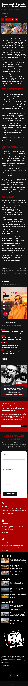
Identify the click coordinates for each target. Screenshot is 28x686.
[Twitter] (6, 19)
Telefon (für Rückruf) (8, 469)
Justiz (2, 350)
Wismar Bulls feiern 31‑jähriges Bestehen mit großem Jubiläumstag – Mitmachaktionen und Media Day (18, 561)
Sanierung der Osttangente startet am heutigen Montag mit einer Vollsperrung (18, 596)
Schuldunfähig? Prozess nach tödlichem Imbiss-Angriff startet (12, 352)
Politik (10, 9)
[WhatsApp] (9, 19)
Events (2, 329)
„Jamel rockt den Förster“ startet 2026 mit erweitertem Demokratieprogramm (13, 338)
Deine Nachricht (6, 484)
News (4, 9)
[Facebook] (2, 19)
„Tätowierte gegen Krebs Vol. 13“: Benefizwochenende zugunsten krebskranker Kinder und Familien (17, 614)
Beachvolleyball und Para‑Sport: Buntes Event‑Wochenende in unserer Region (12, 332)
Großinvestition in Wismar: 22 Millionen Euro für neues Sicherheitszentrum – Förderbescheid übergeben (13, 345)
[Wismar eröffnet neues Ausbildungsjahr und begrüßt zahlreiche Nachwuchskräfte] (5, 567)
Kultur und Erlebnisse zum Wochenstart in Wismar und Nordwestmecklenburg (16, 573)
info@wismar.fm (10, 665)
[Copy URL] (16, 19)
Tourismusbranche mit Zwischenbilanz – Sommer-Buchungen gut (21, 271)
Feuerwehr (3, 342)
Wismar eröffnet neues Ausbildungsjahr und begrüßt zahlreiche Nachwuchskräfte (16, 567)
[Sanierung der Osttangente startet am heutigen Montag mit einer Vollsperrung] (5, 596)
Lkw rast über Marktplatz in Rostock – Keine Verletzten (7, 271)
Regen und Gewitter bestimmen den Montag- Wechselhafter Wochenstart (18, 590)
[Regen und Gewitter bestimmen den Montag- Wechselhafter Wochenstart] (5, 590)
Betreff (5, 477)
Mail (4, 462)
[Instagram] (14, 675)
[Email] (12, 19)
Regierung (17, 9)
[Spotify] (17, 675)
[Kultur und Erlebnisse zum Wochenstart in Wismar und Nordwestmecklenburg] (5, 573)
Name (4, 454)
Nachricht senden (10, 493)
